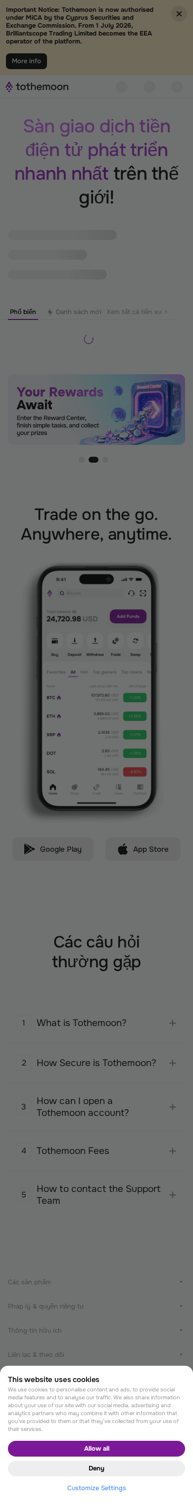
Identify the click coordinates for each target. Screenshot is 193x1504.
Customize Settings (96, 1488)
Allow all (96, 1448)
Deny (96, 1468)
